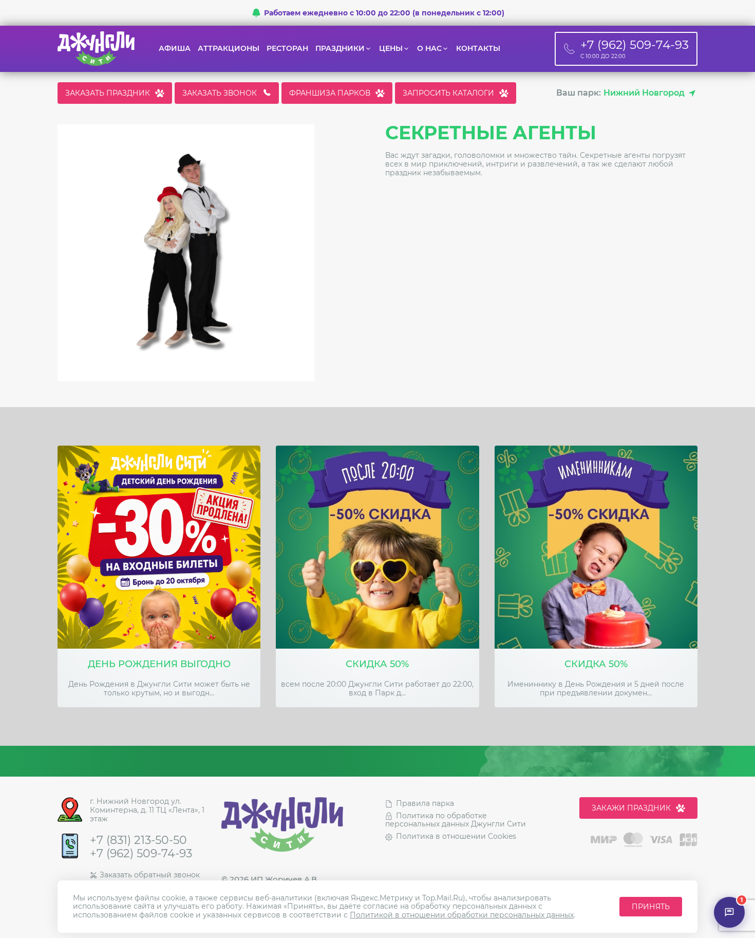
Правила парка (425, 803)
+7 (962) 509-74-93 (141, 853)
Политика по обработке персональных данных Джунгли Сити (455, 820)
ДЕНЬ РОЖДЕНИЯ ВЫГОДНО (159, 664)
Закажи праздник (631, 808)
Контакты (478, 48)
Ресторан (287, 48)
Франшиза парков (329, 93)
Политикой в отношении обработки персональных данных (462, 914)
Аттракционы (228, 48)
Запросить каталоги (448, 93)
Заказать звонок (219, 93)
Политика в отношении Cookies (456, 836)
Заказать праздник (107, 93)
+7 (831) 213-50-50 (138, 840)
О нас (429, 48)
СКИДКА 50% (377, 664)
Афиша (175, 48)
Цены (391, 48)
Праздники (340, 48)
